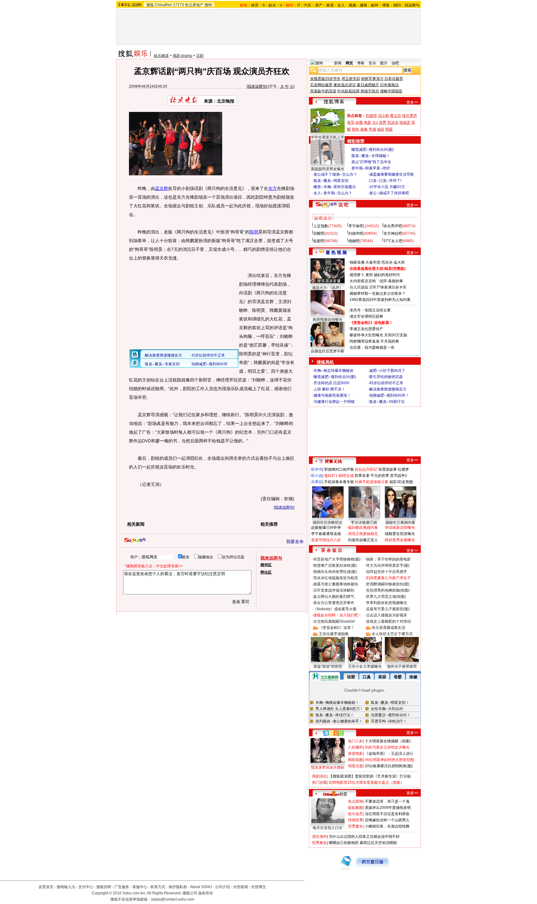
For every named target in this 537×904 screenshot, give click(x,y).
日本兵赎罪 (393, 78)
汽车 (307, 5)
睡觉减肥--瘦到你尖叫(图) (372, 149)
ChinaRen (163, 5)
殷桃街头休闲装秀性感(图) (335, 572)
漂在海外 (319, 836)
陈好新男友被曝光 (400, 540)
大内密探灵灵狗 (363, 281)
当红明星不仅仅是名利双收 (387, 814)
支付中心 (85, 887)
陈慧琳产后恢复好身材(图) (335, 565)
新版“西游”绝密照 (328, 666)
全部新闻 (240, 887)
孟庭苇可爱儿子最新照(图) (388, 609)
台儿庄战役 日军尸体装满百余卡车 (378, 287)
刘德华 (371, 115)
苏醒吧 (318, 233)
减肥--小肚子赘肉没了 (387, 370)
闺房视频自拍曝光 (327, 319)
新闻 (338, 63)
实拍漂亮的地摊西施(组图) (388, 590)
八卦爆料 (355, 747)
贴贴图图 (355, 807)
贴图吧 (318, 241)
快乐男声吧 (392, 226)
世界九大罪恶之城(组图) (386, 596)
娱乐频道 (161, 55)
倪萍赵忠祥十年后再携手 (386, 572)
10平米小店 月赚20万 (387, 187)
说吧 (395, 63)
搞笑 (380, 129)
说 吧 (343, 204)
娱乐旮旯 (355, 814)
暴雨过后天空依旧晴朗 (378, 843)
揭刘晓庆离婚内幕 (363, 527)
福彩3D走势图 (401, 482)
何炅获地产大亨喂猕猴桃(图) (336, 559)
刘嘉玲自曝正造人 (363, 540)
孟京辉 (161, 188)
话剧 (200, 55)
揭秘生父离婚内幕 (400, 522)
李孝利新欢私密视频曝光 (386, 603)
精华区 (266, 565)
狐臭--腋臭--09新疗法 (387, 401)
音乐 (372, 63)
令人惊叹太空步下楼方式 (392, 634)
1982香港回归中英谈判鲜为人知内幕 (380, 299)
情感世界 (355, 820)
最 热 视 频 (336, 252)
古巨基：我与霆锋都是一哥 (372, 347)
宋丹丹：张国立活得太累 (370, 310)
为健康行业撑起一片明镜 (334, 401)
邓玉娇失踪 (351, 78)
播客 (363, 5)
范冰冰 (392, 122)
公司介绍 (222, 887)
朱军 (351, 122)
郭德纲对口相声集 (339, 469)
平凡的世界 (379, 475)
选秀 (382, 122)
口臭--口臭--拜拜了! (385, 180)
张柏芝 (405, 122)
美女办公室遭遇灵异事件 (333, 603)
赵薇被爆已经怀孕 (326, 527)
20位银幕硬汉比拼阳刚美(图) (389, 766)
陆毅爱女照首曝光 (400, 534)
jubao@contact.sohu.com (172, 899)
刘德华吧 (355, 233)
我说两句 (412, 5)
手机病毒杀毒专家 (339, 482)
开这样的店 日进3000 (331, 383)
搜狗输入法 (66, 887)
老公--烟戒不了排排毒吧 (389, 193)
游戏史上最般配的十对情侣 (388, 621)
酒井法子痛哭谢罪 (402, 666)
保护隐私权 (177, 887)
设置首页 (46, 887)
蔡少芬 (395, 115)
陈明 (254, 231)
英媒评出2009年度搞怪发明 (388, 807)
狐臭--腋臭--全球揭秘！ (370, 156)
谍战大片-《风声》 (327, 288)
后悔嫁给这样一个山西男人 (387, 820)
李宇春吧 (355, 226)
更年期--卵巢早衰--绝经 (370, 168)
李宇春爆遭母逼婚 (326, 534)
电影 (367, 122)
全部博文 (258, 887)
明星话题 (355, 766)
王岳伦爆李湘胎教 (334, 634)
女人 (341, 5)
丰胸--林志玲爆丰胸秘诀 (333, 370)
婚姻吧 (354, 241)
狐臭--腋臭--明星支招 (331, 180)
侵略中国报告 (391, 91)
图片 (384, 63)
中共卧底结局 (348, 91)
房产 (319, 5)
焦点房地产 (194, 5)
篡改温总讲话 (344, 85)
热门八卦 (355, 741)
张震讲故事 (387, 469)
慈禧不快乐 (369, 91)
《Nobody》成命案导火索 (334, 609)
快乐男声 (409, 115)
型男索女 (355, 826)
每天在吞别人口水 (327, 828)
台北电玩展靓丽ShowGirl (334, 621)
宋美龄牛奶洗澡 (323, 91)
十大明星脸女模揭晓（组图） (389, 741)
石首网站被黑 (321, 85)
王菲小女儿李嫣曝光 (365, 666)
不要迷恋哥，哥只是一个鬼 (387, 801)
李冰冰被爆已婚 (364, 522)
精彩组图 (355, 760)
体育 (255, 5)
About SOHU (201, 887)
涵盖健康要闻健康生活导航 (391, 174)
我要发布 (295, 541)
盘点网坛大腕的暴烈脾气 (333, 596)
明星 (389, 129)
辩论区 (266, 572)
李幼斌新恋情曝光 (400, 527)
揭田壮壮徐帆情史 (327, 522)
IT (298, 5)
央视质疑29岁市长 (325, 78)
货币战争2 (398, 475)
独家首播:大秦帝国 (365, 262)
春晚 (364, 129)
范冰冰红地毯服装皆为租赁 (335, 578)
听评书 (316, 469)
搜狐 (150, 5)
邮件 (375, 5)
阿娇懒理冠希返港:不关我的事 (374, 341)
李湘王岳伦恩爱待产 (366, 329)
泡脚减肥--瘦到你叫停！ (389, 395)
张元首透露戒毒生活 (388, 627)
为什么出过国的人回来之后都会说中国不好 (364, 836)
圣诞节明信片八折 (326, 540)
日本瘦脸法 (389, 85)
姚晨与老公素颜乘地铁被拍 (335, 584)
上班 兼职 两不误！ (329, 389)
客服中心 (139, 887)
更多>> (412, 102)
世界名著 (362, 475)
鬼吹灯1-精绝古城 (339, 475)
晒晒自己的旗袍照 (344, 843)
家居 (330, 5)
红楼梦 (403, 469)
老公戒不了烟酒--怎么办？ (335, 174)
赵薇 (359, 122)
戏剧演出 (319, 776)
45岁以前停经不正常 (386, 383)
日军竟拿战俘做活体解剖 (333, 590)
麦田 (369, 275)
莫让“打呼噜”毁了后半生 (371, 162)
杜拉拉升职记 (366, 469)
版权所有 (205, 893)
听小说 (316, 475)
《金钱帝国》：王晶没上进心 (389, 753)
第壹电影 (355, 753)
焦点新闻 (355, 801)
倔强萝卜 (357, 275)
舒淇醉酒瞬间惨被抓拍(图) (388, 584)
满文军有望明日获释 (366, 316)
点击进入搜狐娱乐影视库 (386, 615)
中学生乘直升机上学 (327, 137)
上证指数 (320, 226)
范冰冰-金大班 (393, 262)
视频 (352, 5)
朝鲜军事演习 (372, 78)
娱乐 (272, 5)
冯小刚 (383, 115)
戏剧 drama (182, 55)
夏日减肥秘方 (368, 85)
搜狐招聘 (103, 887)
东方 (272, 188)
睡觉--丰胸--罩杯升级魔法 (335, 187)
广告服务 (121, 887)
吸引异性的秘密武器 (386, 377)
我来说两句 (257, 86)
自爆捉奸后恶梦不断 (327, 351)
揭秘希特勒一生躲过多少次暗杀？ (378, 293)
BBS (397, 5)
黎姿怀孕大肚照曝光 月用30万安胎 (378, 335)
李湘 (372, 129)
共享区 (316, 482)
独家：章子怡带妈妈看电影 (388, 559)
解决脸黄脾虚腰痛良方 (387, 389)
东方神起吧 (392, 233)
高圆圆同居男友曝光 (327, 169)
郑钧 (355, 129)
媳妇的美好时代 (387, 275)
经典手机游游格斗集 (371, 482)
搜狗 (208, 5)
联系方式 (157, 887)
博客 (386, 5)
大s (375, 122)
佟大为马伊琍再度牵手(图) (388, 565)
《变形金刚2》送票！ (337, 627)
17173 (178, 5)
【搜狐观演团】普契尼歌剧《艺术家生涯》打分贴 (370, 776)
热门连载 (319, 782)
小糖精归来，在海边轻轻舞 (387, 826)
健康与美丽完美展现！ (332, 395)
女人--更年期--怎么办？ (333, 193)
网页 (349, 63)
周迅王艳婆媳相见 (363, 534)
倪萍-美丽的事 (391, 281)
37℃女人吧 (392, 241)
